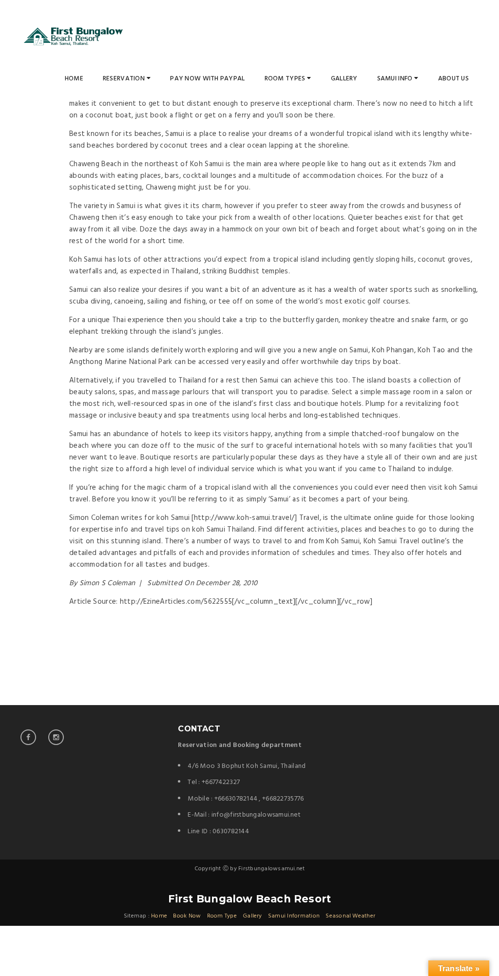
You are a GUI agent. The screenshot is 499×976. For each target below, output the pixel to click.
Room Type (222, 916)
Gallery (344, 79)
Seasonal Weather (350, 916)
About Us (453, 79)
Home (74, 79)
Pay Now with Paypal (207, 79)
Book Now (187, 916)
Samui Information (294, 916)
